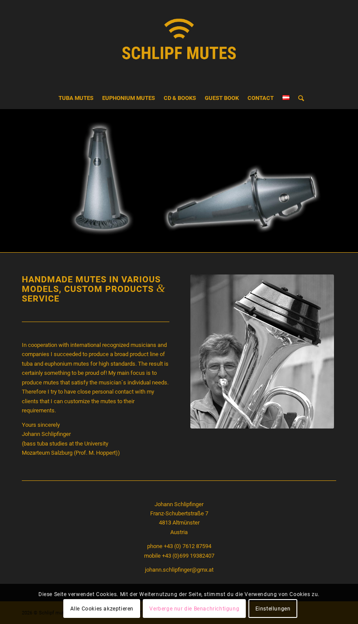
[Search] (299, 98)
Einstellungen (273, 609)
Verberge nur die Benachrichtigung (194, 609)
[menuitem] (76, 98)
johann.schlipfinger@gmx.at (179, 569)
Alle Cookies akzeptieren (102, 609)
